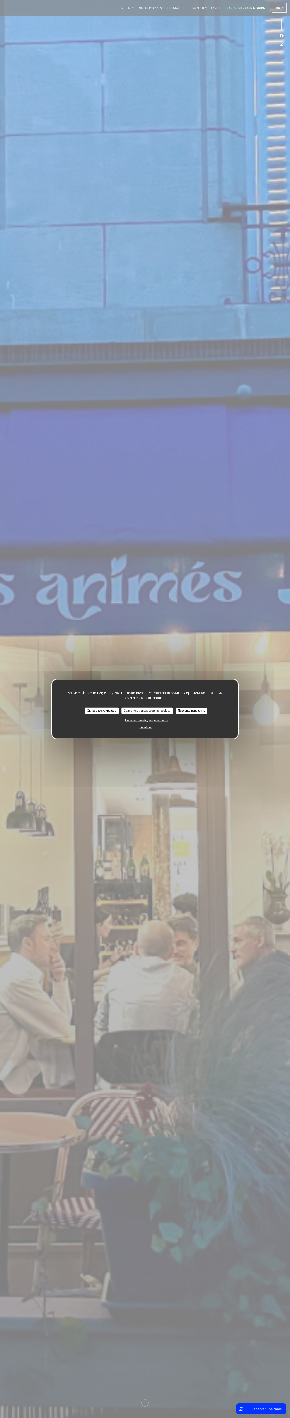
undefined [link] (146, 727)
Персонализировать (191, 710)
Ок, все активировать (101, 710)
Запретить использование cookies (147, 710)
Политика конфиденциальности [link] (146, 720)
